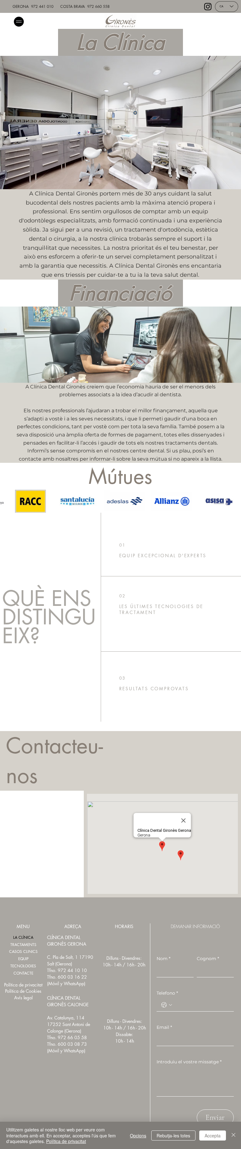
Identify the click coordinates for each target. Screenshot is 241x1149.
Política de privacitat (23, 985)
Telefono (167, 993)
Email (164, 1027)
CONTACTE (23, 973)
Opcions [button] (138, 1135)
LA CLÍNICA (23, 937)
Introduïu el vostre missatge (189, 1062)
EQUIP (23, 958)
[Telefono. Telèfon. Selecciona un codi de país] (166, 1005)
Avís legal (23, 998)
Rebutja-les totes (173, 1135)
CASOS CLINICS (23, 951)
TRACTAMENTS (23, 944)
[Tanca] (233, 1135)
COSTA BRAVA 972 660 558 (85, 6)
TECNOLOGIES (23, 966)
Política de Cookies (23, 991)
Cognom (208, 958)
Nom (163, 958)
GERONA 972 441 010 (33, 6)
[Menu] (19, 21)
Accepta (213, 1135)
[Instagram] (208, 6)
